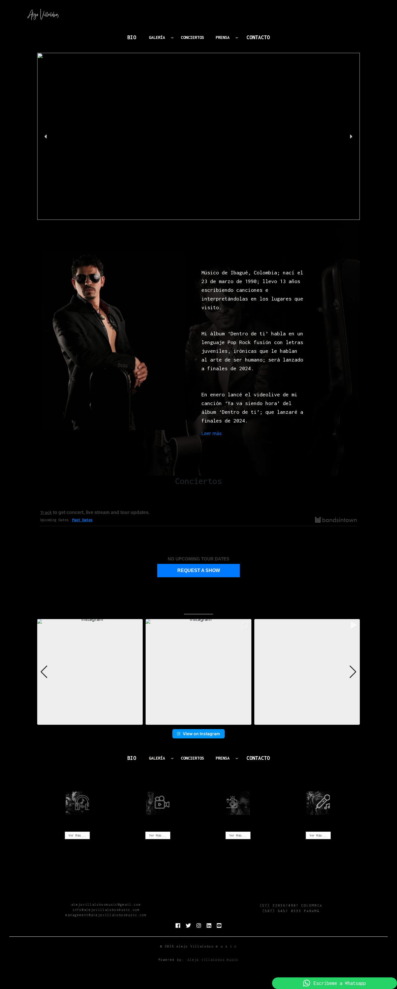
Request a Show (198, 570)
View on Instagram (201, 733)
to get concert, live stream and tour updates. (95, 512)
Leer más (211, 433)
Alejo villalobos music (213, 959)
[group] (90, 671)
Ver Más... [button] (77, 835)
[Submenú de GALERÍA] (172, 37)
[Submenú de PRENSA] (236, 37)
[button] (198, 136)
